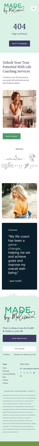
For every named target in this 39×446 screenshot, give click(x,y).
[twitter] (24, 373)
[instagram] (27, 373)
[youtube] (21, 376)
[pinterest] (30, 373)
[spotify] (34, 373)
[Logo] (14, 156)
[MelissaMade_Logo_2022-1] (14, 3)
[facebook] (21, 373)
